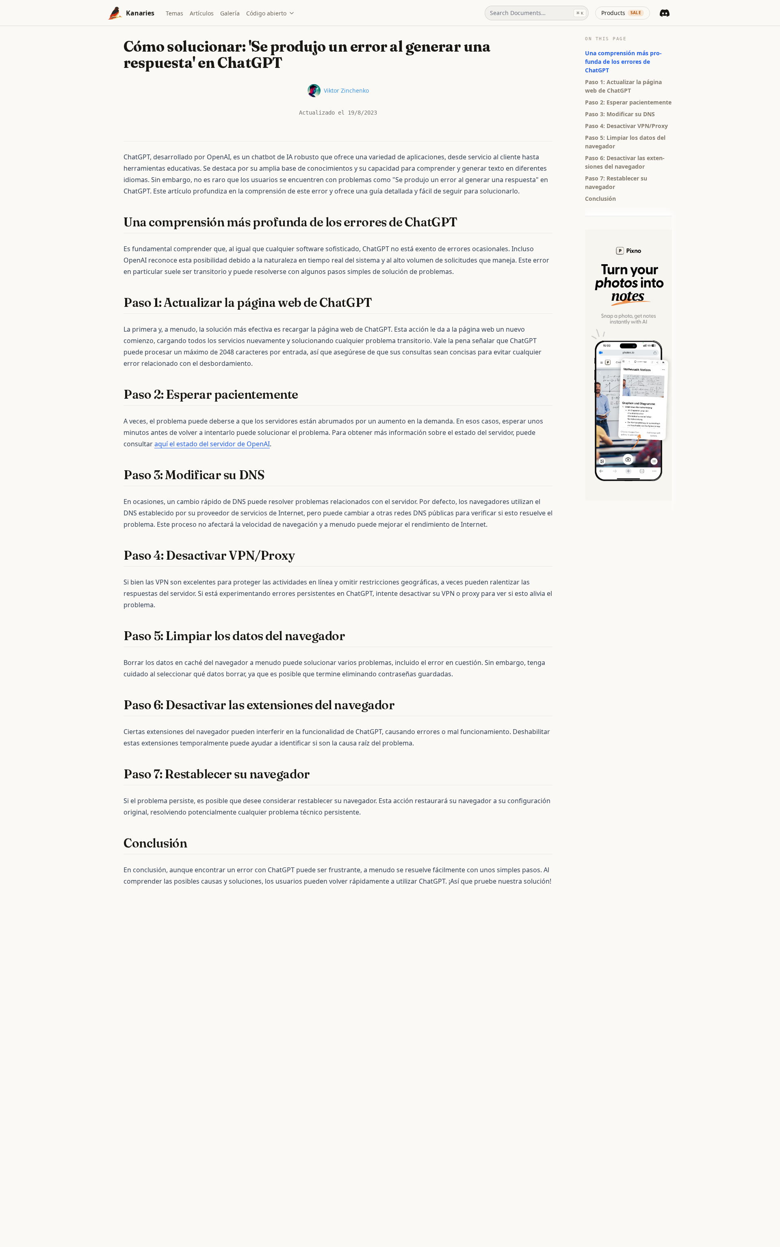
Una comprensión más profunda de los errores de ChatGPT (623, 61)
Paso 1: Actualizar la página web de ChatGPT (623, 86)
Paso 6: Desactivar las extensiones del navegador (625, 162)
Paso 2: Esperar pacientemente (628, 102)
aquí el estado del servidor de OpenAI (212, 443)
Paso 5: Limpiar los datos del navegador (625, 142)
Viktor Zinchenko (346, 90)
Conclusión (600, 198)
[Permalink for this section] (464, 222)
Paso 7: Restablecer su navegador (616, 182)
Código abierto (266, 13)
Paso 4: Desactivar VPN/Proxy (626, 126)
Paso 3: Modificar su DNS (620, 114)
